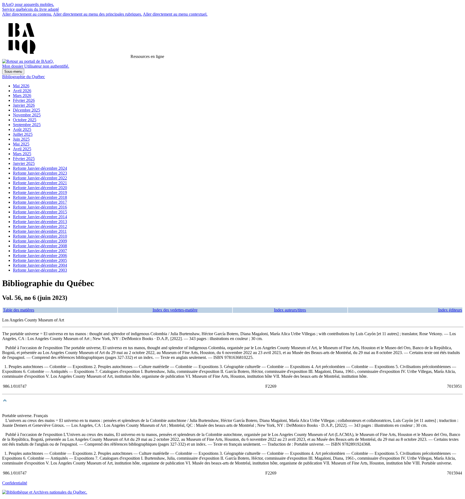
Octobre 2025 (24, 119)
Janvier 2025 (24, 163)
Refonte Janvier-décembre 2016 (40, 207)
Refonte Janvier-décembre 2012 (40, 226)
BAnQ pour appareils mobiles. (28, 4)
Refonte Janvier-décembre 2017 (40, 202)
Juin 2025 (21, 139)
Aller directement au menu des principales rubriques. (97, 14)
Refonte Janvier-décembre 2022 (40, 178)
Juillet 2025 (23, 134)
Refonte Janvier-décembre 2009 (40, 241)
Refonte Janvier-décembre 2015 (40, 212)
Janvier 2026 (24, 105)
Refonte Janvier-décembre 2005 (40, 260)
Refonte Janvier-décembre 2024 (40, 168)
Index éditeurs (450, 310)
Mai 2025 (21, 144)
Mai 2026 (21, 86)
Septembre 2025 (27, 124)
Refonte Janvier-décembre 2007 (40, 250)
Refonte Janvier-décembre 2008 (40, 246)
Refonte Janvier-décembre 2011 (40, 231)
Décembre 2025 (26, 110)
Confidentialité (14, 483)
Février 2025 (24, 158)
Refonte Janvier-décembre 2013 (40, 221)
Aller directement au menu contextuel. (175, 14)
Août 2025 (22, 129)
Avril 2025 (22, 149)
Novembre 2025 (27, 115)
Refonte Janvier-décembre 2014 (40, 216)
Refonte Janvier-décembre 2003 (40, 270)
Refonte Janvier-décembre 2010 (40, 236)
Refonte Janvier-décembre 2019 (40, 192)
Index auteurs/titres (290, 310)
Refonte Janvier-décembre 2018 (40, 197)
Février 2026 (24, 100)
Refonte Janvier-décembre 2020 (40, 187)
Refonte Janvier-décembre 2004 (40, 265)
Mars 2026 (22, 95)
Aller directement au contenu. (27, 14)
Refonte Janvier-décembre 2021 (40, 183)
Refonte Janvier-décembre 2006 (40, 255)
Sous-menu (13, 72)
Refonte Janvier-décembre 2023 (40, 173)
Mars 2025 (22, 153)
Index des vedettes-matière (175, 310)
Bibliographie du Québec (23, 76)
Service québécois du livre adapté (30, 9)
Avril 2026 (22, 90)
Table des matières (18, 310)
